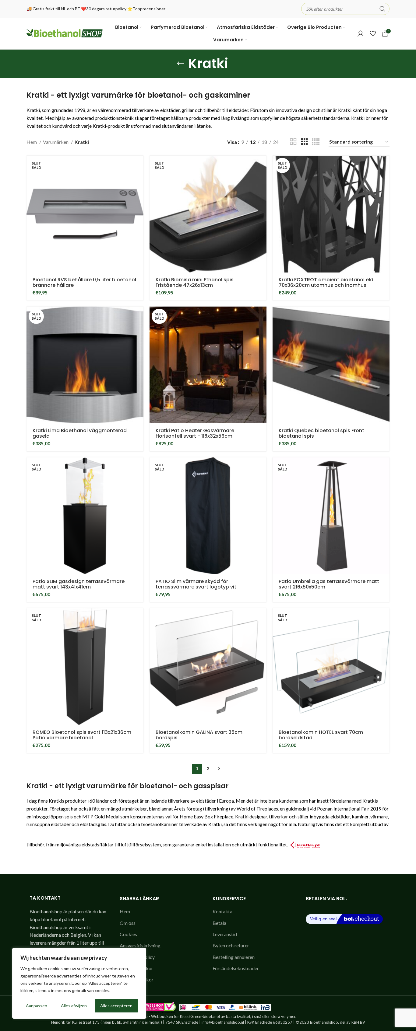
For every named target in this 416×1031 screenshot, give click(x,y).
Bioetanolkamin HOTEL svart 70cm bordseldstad (321, 735)
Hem (32, 142)
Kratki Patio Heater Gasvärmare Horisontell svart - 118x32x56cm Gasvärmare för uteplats (195, 436)
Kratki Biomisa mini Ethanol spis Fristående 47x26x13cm (195, 282)
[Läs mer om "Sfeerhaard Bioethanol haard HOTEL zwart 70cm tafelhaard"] (385, 618)
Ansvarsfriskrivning (140, 945)
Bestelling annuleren (234, 957)
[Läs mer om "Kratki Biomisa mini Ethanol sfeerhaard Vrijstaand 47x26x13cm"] (262, 165)
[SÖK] (382, 9)
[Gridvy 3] (304, 141)
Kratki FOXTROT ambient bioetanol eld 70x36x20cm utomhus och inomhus (326, 282)
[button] (385, 316)
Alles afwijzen (74, 1005)
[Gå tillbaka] (180, 63)
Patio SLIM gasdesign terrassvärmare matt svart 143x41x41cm (79, 584)
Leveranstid (225, 934)
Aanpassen (36, 1005)
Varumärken (56, 142)
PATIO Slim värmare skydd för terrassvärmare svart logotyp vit (196, 584)
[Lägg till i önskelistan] (138, 179)
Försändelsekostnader (236, 968)
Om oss (128, 923)
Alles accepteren (116, 1005)
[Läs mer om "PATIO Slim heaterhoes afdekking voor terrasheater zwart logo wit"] (262, 467)
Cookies (128, 934)
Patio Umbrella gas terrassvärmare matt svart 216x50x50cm (329, 584)
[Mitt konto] (360, 33)
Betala (219, 923)
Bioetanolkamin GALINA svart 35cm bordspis (199, 735)
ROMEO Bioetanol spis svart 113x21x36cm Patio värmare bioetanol (82, 735)
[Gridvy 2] (293, 141)
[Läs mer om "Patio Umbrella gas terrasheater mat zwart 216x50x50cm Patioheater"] (385, 467)
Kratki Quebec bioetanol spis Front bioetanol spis (321, 433)
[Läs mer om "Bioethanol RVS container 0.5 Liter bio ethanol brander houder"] (138, 165)
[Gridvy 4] (315, 141)
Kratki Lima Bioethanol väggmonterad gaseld (80, 433)
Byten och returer (231, 945)
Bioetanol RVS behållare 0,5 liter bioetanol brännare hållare (84, 282)
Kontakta (222, 911)
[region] (79, 983)
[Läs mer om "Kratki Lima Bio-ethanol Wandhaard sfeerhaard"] (138, 316)
